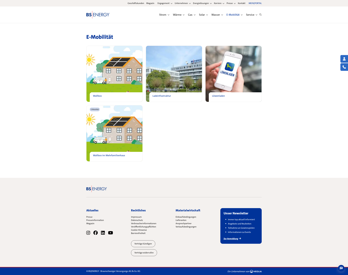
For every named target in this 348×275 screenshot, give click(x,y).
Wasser (215, 14)
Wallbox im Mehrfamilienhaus (109, 155)
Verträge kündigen (143, 243)
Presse (230, 3)
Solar (202, 14)
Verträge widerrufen (144, 252)
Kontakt (241, 3)
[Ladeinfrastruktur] (174, 74)
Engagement (164, 3)
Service (250, 14)
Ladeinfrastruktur (162, 95)
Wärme (177, 14)
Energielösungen (201, 3)
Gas (190, 14)
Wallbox (97, 95)
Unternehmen (181, 3)
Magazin (150, 3)
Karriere (217, 3)
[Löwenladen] (234, 74)
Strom (162, 14)
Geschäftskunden (136, 3)
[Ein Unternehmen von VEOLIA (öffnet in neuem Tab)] (245, 271)
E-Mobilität (233, 14)
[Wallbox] (114, 74)
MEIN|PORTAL (255, 3)
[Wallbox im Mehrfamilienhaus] (114, 133)
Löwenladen (218, 95)
